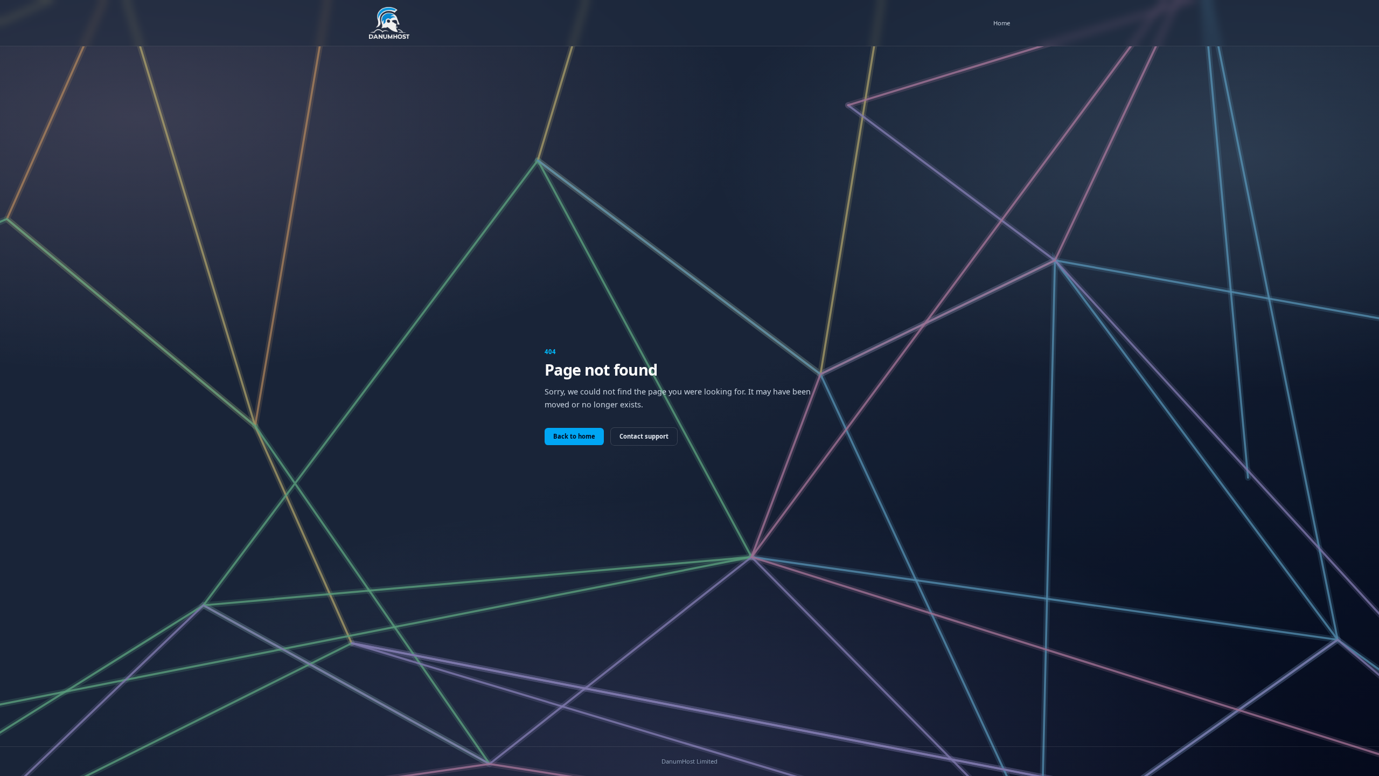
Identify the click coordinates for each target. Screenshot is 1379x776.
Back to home (574, 436)
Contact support (643, 436)
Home (1001, 23)
